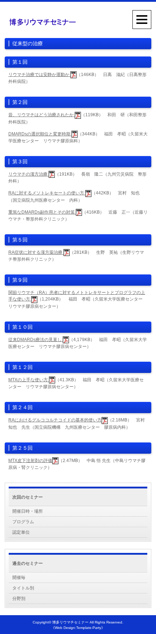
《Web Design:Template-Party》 (78, 628)
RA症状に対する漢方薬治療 (35, 252)
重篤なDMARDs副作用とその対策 (42, 212)
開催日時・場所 (27, 511)
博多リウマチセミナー (70, 622)
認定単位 (21, 532)
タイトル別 (23, 588)
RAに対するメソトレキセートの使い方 (46, 193)
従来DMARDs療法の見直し (35, 339)
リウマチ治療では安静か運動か (39, 74)
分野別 (18, 598)
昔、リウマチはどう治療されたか (41, 114)
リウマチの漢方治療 (28, 174)
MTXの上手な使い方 (28, 379)
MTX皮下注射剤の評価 (30, 460)
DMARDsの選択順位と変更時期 (39, 134)
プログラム (23, 521)
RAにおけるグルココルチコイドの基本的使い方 (55, 420)
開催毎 (18, 577)
